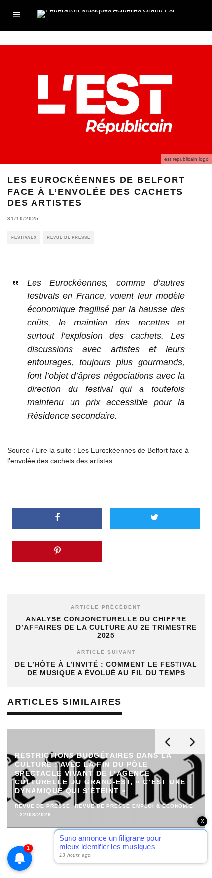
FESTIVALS (23, 237)
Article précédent (106, 607)
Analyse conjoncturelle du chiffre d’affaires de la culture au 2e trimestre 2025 (106, 627)
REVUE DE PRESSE (68, 237)
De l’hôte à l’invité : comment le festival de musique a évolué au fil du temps (106, 668)
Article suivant (106, 652)
